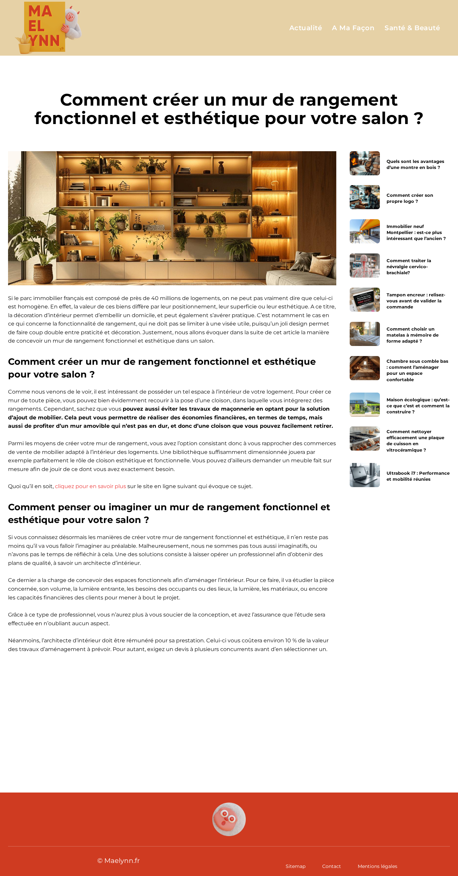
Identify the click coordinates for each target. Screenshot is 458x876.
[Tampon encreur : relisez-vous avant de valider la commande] (365, 300)
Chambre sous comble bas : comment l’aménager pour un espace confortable (417, 370)
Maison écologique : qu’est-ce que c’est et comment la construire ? (417, 405)
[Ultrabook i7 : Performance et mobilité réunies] (365, 475)
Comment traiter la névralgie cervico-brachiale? (408, 266)
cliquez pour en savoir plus (90, 486)
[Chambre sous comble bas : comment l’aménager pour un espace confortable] (365, 368)
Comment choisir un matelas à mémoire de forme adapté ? (412, 335)
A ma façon (229, 77)
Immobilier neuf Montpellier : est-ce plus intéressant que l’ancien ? (416, 232)
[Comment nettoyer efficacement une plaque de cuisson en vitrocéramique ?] (365, 438)
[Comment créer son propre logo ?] (365, 197)
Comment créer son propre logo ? (409, 198)
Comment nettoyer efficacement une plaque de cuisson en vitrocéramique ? (415, 441)
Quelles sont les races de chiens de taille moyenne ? (114, 727)
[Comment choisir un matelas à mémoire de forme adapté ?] (365, 334)
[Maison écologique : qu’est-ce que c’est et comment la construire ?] (365, 405)
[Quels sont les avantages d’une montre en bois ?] (365, 163)
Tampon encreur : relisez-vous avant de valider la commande (415, 300)
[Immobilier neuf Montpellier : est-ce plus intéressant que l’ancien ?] (365, 231)
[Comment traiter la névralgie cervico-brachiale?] (365, 265)
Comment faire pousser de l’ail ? (322, 721)
